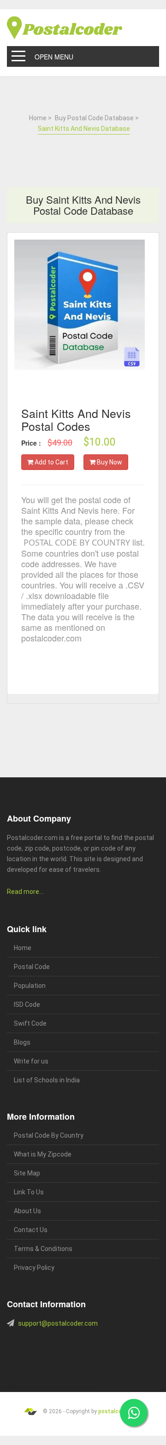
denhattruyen (77, 1386)
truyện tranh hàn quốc (77, 1375)
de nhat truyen (51, 1364)
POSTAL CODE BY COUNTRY (77, 542)
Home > (40, 118)
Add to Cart (50, 462)
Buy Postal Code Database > (97, 118)
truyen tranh (104, 1364)
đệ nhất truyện (21, 1364)
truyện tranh (78, 1364)
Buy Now (108, 462)
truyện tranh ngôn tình (40, 1386)
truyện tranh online (34, 1375)
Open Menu (54, 56)
